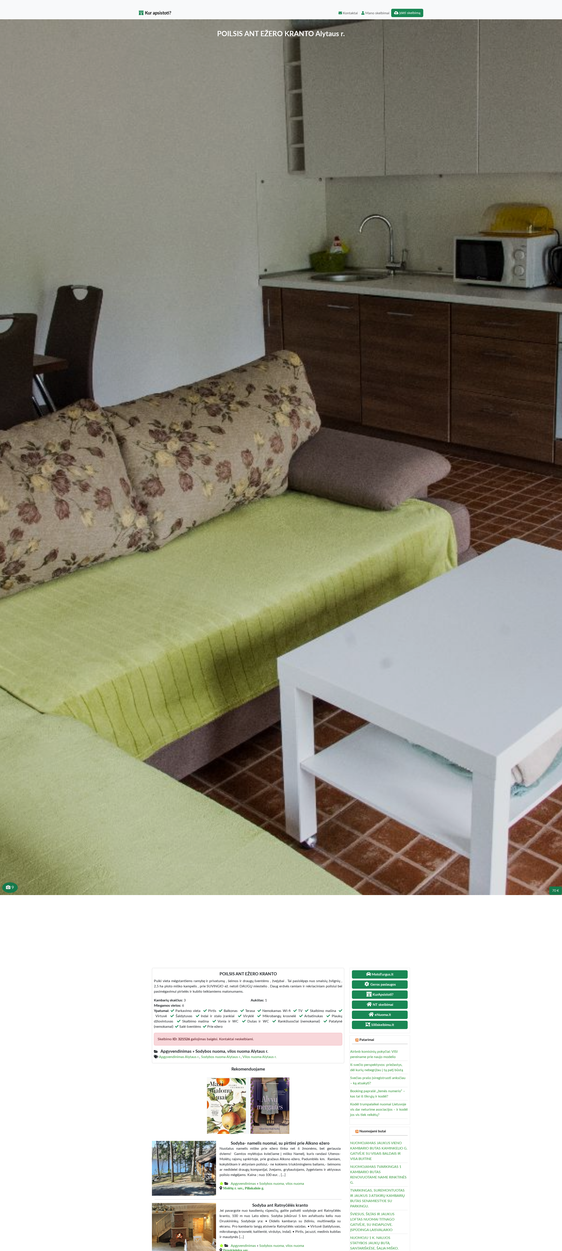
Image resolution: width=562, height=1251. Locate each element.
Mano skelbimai (376, 13)
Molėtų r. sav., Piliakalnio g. (243, 1188)
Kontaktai (350, 13)
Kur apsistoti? (157, 13)
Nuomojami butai (372, 1131)
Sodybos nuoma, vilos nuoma (281, 1183)
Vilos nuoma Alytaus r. (259, 1057)
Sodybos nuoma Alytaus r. (221, 1057)
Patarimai (366, 1040)
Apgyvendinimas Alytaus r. (179, 1057)
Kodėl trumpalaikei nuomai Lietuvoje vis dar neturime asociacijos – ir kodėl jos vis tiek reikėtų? (379, 1110)
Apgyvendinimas (243, 1183)
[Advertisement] (281, 928)
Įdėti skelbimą (409, 13)
